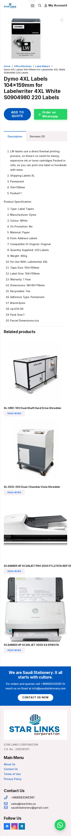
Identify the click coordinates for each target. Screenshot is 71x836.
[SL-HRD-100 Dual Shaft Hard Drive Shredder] (35, 342)
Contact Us (11, 769)
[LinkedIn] (22, 826)
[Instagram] (14, 826)
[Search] (39, 5)
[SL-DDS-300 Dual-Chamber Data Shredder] (35, 421)
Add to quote (17, 114)
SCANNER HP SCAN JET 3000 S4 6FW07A (31, 644)
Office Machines (23, 66)
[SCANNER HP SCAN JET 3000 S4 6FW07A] (35, 579)
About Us (9, 764)
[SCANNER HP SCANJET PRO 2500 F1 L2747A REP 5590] (35, 500)
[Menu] (32, 5)
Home (7, 66)
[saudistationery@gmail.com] (7, 808)
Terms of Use (12, 774)
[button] (62, 20)
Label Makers (42, 66)
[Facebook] (7, 826)
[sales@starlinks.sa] (7, 804)
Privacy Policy (12, 779)
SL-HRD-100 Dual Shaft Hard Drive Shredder (32, 408)
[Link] (10, 5)
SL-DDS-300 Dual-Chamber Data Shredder (32, 486)
